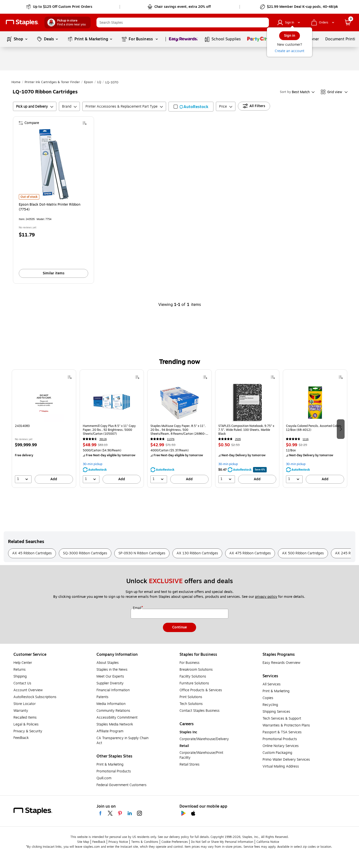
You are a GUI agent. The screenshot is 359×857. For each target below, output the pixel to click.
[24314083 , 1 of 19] (43, 402)
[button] (264, 22)
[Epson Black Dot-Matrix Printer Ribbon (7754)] (54, 164)
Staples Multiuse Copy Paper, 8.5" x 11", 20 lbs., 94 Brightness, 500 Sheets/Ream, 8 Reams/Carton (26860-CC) (178, 430)
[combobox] (182, 22)
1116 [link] (305, 439)
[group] (43, 428)
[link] (59, 7)
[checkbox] (191, 106)
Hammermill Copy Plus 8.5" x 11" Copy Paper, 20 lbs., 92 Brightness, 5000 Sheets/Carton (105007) (109, 430)
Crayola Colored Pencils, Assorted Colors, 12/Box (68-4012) (314, 428)
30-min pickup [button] (92, 464)
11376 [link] (170, 439)
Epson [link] (88, 82)
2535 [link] (238, 439)
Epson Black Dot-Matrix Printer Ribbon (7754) (49, 207)
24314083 (22, 426)
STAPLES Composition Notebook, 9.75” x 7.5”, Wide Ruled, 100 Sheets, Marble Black (246, 430)
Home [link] (16, 82)
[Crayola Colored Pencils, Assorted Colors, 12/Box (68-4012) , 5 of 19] (315, 402)
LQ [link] (99, 82)
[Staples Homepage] (22, 23)
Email (137, 608)
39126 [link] (103, 439)
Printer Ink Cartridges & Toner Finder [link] (52, 82)
